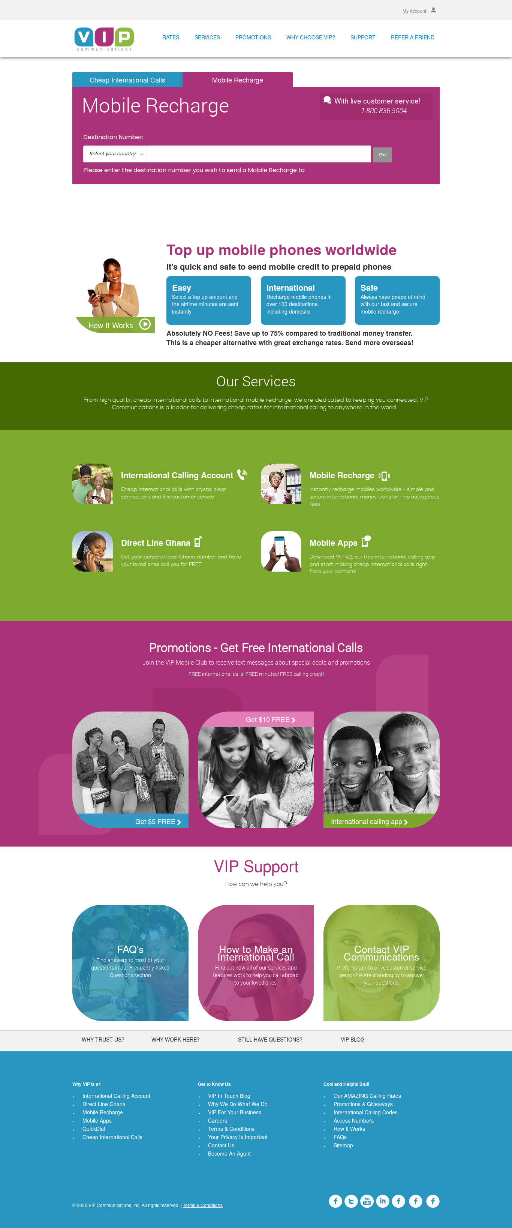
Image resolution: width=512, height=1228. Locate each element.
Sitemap (343, 1145)
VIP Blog (353, 1039)
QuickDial (93, 1128)
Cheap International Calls (127, 79)
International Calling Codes (366, 1112)
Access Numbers (354, 1120)
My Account (415, 10)
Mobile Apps (97, 1120)
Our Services (256, 380)
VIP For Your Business (234, 1112)
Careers (217, 1120)
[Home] (104, 38)
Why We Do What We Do (238, 1104)
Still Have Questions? (270, 1039)
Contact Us (221, 1145)
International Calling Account (116, 1095)
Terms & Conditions (231, 1128)
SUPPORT (363, 37)
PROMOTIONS (253, 37)
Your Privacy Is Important (238, 1137)
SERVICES (207, 37)
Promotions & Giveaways (363, 1104)
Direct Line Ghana (104, 1104)
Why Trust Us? (103, 1039)
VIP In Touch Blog (229, 1095)
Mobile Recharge (237, 79)
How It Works (111, 325)
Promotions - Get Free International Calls (256, 647)
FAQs (340, 1137)
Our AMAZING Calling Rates (367, 1095)
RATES (170, 37)
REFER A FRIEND (412, 37)
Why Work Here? (175, 1039)
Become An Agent (229, 1153)
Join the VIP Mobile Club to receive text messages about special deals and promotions (256, 662)
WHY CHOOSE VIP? (310, 37)
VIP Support (256, 865)
